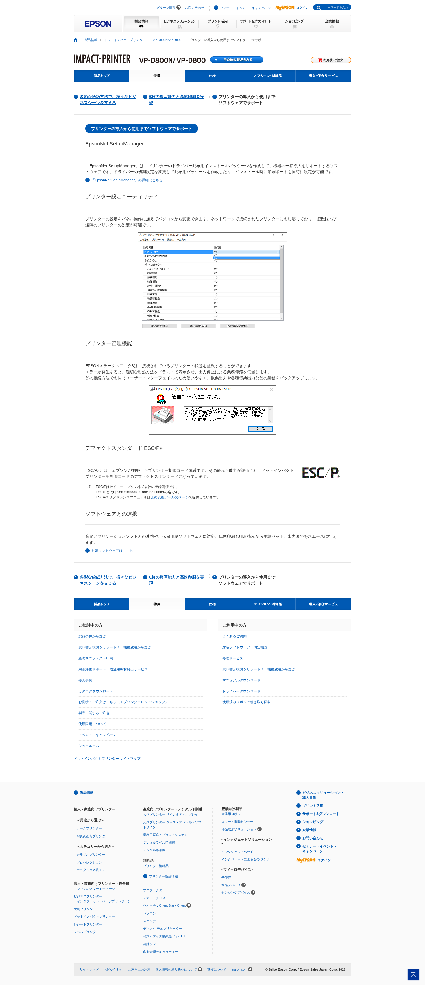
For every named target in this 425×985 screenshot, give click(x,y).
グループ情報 (165, 7)
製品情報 (91, 40)
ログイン (302, 7)
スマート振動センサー (237, 821)
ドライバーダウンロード (241, 691)
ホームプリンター (89, 828)
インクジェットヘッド (237, 851)
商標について (216, 969)
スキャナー (151, 921)
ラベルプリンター (86, 932)
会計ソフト (151, 944)
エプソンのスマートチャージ (94, 888)
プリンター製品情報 (163, 876)
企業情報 (309, 830)
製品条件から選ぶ (92, 636)
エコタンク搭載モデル (92, 870)
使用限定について (92, 724)
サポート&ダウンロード (321, 814)
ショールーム (88, 746)
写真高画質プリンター (92, 836)
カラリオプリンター (91, 854)
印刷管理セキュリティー (160, 951)
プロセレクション (89, 862)
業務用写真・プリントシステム (165, 834)
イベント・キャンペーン (97, 735)
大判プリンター (85, 909)
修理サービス (232, 658)
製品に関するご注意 (94, 713)
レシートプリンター (88, 924)
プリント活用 (312, 806)
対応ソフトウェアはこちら (112, 551)
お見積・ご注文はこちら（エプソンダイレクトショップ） (123, 702)
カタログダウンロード (95, 691)
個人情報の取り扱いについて (176, 969)
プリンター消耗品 (156, 866)
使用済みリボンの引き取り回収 (246, 702)
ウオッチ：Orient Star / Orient (164, 905)
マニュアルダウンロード (241, 680)
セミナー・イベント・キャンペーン (245, 8)
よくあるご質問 (234, 636)
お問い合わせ (194, 7)
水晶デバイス (231, 885)
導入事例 (85, 680)
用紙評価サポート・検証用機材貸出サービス (113, 669)
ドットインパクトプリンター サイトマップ (107, 759)
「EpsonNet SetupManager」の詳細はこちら (126, 180)
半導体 (226, 877)
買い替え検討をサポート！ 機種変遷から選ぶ (114, 647)
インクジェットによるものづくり (245, 859)
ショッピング (312, 822)
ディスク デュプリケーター (162, 928)
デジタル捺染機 (154, 850)
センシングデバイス (235, 892)
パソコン (149, 913)
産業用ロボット (232, 814)
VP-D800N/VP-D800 (167, 40)
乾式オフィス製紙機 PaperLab (164, 936)
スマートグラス (154, 898)
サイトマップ (89, 969)
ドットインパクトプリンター (125, 40)
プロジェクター (154, 890)
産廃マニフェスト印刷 (95, 658)
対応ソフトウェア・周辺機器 (244, 647)
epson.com (239, 969)
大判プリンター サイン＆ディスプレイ (170, 814)
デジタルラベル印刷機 (159, 842)
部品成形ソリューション (238, 829)
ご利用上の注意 (139, 969)
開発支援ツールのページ (170, 497)
